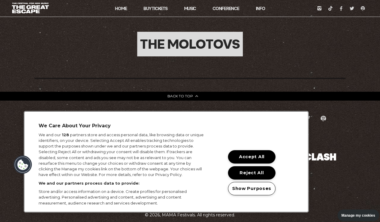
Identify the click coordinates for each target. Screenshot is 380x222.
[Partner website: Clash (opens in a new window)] (320, 156)
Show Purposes (251, 188)
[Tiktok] (330, 8)
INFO (260, 8)
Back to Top (180, 96)
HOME (121, 8)
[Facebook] (341, 8)
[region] (166, 162)
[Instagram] (319, 8)
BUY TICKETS (155, 8)
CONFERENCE (226, 8)
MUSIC (190, 8)
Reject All (252, 172)
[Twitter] (352, 8)
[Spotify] (362, 8)
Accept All (252, 156)
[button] (22, 164)
